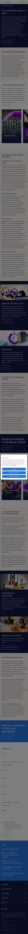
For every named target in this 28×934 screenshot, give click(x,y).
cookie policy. (14, 465)
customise (14, 469)
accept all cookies (14, 476)
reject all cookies (14, 472)
